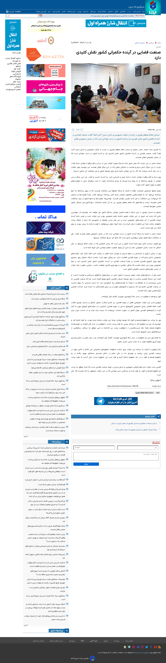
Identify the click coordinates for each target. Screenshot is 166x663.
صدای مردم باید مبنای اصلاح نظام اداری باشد (49, 342)
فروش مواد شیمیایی (16, 72)
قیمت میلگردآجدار (13, 84)
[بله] (128, 647)
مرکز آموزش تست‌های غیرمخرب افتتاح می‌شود (48, 368)
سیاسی (129, 12)
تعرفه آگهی (94, 641)
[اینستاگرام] (141, 647)
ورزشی (79, 12)
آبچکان (18, 87)
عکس (64, 12)
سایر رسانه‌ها (71, 12)
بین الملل (93, 12)
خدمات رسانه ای (38, 641)
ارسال (86, 464)
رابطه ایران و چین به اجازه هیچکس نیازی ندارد (48, 299)
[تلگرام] (137, 647)
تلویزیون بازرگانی (41, 12)
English (18, 11)
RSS (82, 641)
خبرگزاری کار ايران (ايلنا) (141, 652)
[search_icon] (8, 17)
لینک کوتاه (156, 386)
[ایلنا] (153, 7)
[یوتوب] (155, 647)
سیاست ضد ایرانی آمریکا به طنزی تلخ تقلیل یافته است (45, 294)
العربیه (11, 11)
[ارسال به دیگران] (81, 129)
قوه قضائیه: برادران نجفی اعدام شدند (51, 484)
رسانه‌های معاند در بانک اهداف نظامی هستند (48, 355)
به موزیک (16, 61)
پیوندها (72, 641)
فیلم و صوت (56, 12)
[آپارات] (133, 647)
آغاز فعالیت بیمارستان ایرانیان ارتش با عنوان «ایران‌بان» (45, 480)
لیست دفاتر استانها (56, 641)
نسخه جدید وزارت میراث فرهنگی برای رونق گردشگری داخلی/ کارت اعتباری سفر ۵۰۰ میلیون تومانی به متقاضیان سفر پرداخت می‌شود (91, 15)
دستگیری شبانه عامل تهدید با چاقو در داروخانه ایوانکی (45, 406)
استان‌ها (85, 12)
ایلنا (143, 12)
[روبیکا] (124, 647)
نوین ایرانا (16, 52)
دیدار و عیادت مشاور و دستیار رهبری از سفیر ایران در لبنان (134, 423)
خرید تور (17, 68)
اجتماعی (110, 12)
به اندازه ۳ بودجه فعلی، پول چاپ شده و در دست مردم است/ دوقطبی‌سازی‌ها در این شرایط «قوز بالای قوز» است (45, 471)
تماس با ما (129, 641)
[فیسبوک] (150, 647)
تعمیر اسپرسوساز (13, 89)
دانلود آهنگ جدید (13, 58)
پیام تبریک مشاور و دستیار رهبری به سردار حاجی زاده (136, 430)
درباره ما (116, 641)
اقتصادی (122, 12)
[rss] (159, 647)
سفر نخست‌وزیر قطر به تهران (54, 304)
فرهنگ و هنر (102, 12)
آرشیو (26, 436)
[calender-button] (40, 16)
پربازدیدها (56, 441)
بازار (49, 12)
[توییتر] (146, 647)
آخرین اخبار (136, 12)
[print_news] (73, 129)
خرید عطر (17, 81)
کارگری (116, 12)
